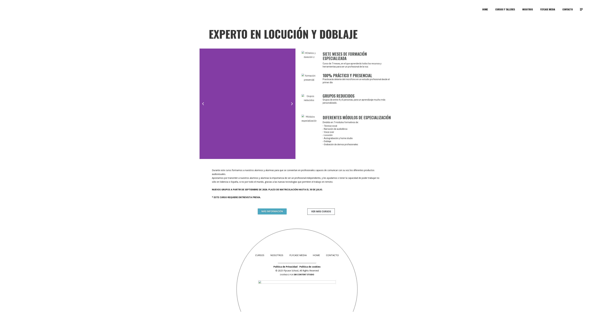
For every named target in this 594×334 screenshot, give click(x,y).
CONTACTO (332, 255)
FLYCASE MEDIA (298, 255)
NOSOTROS (276, 255)
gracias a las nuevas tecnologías (281, 181)
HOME (316, 255)
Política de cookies (310, 266)
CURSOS (259, 255)
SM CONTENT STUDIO (304, 274)
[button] (203, 104)
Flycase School (291, 270)
